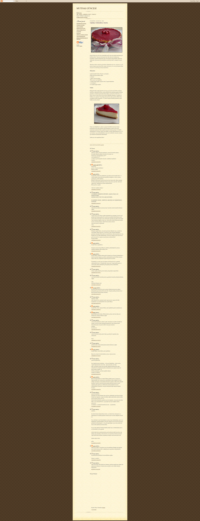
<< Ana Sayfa (93, 509)
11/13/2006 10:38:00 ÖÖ (96, 389)
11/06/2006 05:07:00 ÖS (95, 272)
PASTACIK (79, 33)
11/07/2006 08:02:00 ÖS (95, 329)
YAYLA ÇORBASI (80, 26)
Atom (81, 46)
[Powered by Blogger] (80, 43)
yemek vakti (95, 165)
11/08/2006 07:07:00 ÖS (95, 355)
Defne (94, 312)
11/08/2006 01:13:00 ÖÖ (96, 340)
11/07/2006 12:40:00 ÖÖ (96, 284)
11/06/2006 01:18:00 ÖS (95, 189)
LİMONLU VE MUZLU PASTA (82, 34)
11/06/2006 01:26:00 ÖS (95, 203)
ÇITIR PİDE (79, 31)
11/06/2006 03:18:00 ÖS (95, 226)
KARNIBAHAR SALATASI (81, 23)
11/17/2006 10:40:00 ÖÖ (96, 450)
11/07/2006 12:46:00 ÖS (95, 309)
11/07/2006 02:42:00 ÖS (95, 317)
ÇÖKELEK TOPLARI (80, 25)
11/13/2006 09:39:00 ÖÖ (96, 374)
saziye (81, 14)
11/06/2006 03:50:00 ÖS (95, 240)
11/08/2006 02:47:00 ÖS (95, 346)
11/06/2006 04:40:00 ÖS (95, 266)
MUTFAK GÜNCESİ (86, 8)
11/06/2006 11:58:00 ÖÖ (95, 171)
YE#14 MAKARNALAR (81, 36)
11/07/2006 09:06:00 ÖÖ (96, 303)
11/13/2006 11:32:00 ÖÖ (95, 406)
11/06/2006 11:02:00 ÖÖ (95, 161)
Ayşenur (95, 288)
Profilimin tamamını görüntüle (82, 17)
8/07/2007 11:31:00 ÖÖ (95, 469)
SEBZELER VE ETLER (81, 28)
